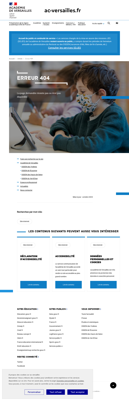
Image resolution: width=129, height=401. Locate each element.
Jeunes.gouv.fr (55, 330)
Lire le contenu (33, 284)
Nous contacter (26, 190)
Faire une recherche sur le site (31, 159)
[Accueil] (21, 10)
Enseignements (58, 23)
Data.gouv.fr (54, 314)
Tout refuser (56, 392)
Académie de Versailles (29, 163)
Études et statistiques (90, 322)
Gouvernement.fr (56, 326)
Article (20, 59)
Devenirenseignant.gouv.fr (27, 318)
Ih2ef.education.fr (24, 346)
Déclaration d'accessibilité (31, 258)
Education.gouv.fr (24, 314)
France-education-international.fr (30, 342)
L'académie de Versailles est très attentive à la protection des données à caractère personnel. (102, 273)
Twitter (20, 362)
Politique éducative (82, 24)
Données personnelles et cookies (70, 381)
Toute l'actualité (88, 314)
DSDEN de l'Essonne (29, 170)
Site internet (24, 221)
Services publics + (56, 346)
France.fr (52, 322)
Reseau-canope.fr (24, 334)
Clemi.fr (20, 338)
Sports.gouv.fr (54, 342)
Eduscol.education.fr (25, 322)
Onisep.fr (20, 326)
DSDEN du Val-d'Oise (30, 178)
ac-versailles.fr (62, 10)
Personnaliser (34, 392)
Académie (37, 23)
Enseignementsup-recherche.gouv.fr (31, 350)
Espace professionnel (28, 182)
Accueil (11, 59)
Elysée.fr (52, 318)
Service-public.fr (55, 338)
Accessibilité (117, 23)
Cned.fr (20, 330)
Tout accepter (78, 392)
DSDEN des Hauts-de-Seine (32, 174)
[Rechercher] (109, 23)
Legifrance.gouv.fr (56, 334)
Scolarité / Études (46, 24)
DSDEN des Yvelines (29, 166)
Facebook (21, 366)
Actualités (24, 186)
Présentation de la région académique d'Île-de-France (19, 24)
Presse (84, 318)
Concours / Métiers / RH (71, 24)
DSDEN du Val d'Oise (89, 338)
